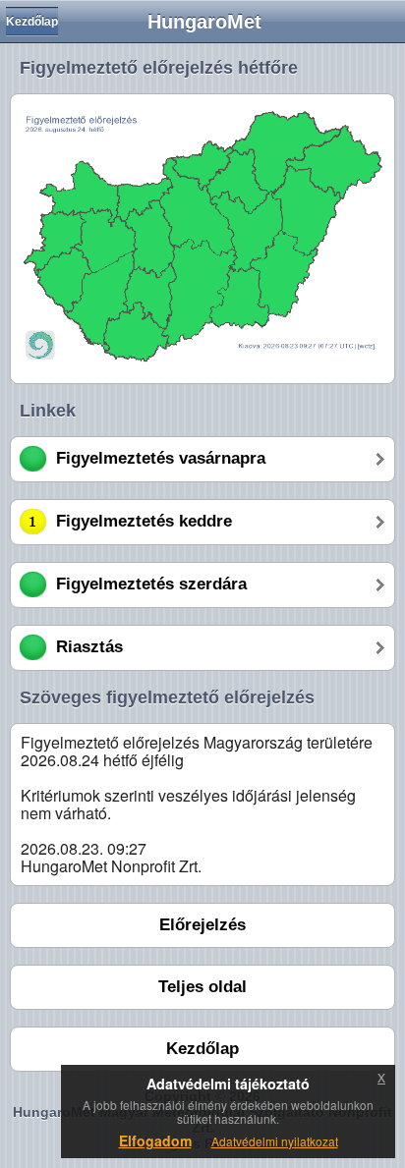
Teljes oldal (202, 986)
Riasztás (89, 647)
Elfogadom (155, 1140)
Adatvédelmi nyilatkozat (274, 1141)
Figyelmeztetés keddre (144, 521)
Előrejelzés (202, 925)
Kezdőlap (32, 21)
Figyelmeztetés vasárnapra (160, 458)
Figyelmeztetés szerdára (151, 584)
